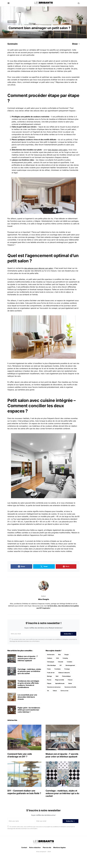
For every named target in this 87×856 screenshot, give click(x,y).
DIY (61, 665)
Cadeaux (49, 658)
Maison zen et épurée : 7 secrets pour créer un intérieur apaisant (28, 658)
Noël (57, 676)
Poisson (70, 680)
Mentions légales (59, 847)
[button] (8, 3)
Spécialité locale (59, 683)
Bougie (67, 654)
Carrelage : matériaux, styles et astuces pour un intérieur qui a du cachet (29, 671)
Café (57, 658)
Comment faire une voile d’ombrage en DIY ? (19, 755)
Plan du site (47, 847)
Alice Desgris (43, 599)
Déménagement (70, 665)
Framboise (57, 669)
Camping (65, 658)
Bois (59, 654)
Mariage (49, 676)
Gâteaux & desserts (64, 672)
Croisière (69, 662)
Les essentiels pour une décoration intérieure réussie (27, 697)
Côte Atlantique (51, 665)
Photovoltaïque (66, 676)
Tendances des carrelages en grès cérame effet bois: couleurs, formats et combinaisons (28, 684)
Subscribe (67, 634)
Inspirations (12, 21)
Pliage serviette (59, 680)
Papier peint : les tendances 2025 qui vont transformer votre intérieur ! (29, 710)
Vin (48, 690)
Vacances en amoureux (54, 687)
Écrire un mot (64, 690)
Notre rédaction (35, 847)
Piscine (49, 680)
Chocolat (60, 662)
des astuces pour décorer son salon (38, 268)
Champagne (50, 662)
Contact (24, 847)
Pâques (49, 683)
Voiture (55, 690)
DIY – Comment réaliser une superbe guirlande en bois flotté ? (24, 792)
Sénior (70, 683)
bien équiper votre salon (57, 150)
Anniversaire (50, 654)
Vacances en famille (70, 687)
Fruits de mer (51, 672)
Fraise (49, 669)
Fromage (67, 669)
